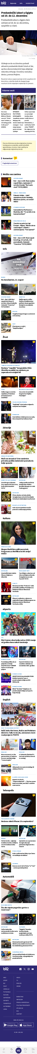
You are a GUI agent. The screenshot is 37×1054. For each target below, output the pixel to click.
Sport (5, 980)
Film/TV (14, 583)
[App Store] (26, 1025)
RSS (17, 1011)
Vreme (18, 986)
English (4, 752)
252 (9, 221)
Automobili (7, 1006)
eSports (6, 1000)
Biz (4, 983)
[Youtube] (33, 969)
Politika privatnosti (23, 1005)
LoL (2, 637)
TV (17, 980)
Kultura (6, 995)
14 (9, 235)
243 (9, 207)
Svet (14, 324)
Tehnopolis (7, 1003)
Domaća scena (5, 659)
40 (9, 193)
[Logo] (3, 3)
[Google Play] (10, 1025)
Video (18, 977)
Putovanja (6, 992)
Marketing (19, 997)
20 (9, 851)
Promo (3, 838)
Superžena (6, 998)
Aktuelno (22, 480)
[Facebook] (21, 969)
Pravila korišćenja (22, 1002)
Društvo (22, 297)
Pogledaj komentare (10, 163)
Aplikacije (19, 1008)
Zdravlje (6, 989)
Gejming (15, 863)
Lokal (5, 1009)
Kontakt (19, 1014)
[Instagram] (29, 969)
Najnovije (13, 3)
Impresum (19, 999)
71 (9, 178)
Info (4, 977)
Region (14, 311)
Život (5, 986)
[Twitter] (25, 969)
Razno (3, 277)
